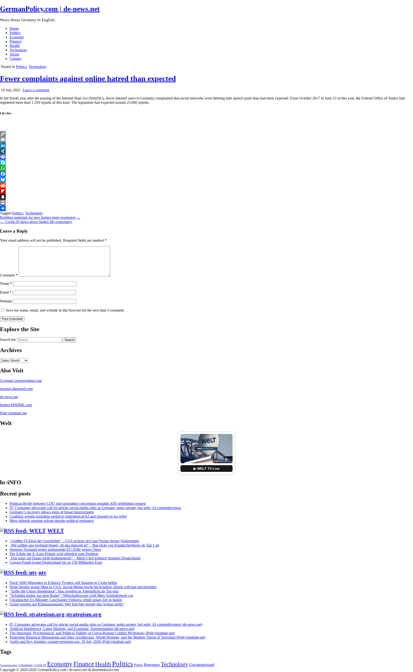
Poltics (138, 665)
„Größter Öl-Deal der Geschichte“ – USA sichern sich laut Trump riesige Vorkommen (74, 541)
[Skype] (206, 162)
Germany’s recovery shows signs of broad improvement (52, 512)
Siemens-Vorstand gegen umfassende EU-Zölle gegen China (55, 549)
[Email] (206, 139)
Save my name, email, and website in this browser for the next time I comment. (65, 310)
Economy (17, 37)
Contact (15, 59)
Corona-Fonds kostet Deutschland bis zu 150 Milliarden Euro (56, 562)
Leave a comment (35, 90)
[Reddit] (206, 185)
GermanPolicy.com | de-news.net (50, 9)
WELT (55, 531)
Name (6, 283)
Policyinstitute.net (13, 413)
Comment (9, 275)
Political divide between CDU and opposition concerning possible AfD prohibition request (78, 503)
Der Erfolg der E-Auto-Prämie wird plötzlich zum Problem (54, 554)
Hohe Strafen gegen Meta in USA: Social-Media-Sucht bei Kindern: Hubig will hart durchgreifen (83, 587)
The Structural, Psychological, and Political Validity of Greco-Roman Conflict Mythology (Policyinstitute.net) (92, 633)
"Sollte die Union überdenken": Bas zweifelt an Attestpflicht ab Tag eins (64, 591)
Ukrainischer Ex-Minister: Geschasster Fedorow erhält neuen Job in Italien (66, 600)
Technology (18, 50)
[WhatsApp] (206, 168)
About (14, 54)
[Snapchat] (206, 197)
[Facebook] (206, 174)
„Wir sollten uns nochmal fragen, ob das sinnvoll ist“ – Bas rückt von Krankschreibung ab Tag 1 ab (84, 545)
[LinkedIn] (206, 145)
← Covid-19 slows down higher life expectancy (36, 222)
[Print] (206, 202)
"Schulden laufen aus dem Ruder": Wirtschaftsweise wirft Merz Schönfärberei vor (71, 596)
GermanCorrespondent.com (21, 381)
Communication (9, 665)
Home (14, 28)
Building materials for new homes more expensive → (40, 217)
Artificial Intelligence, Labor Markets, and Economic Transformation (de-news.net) (72, 629)
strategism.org (83, 614)
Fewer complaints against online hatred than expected (88, 78)
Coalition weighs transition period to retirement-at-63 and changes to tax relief (68, 516)
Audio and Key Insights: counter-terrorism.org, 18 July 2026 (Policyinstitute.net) (70, 642)
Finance (16, 41)
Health (15, 46)
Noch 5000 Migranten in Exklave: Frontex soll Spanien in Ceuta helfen (63, 583)
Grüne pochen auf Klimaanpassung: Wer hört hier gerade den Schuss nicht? (67, 604)
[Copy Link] (206, 134)
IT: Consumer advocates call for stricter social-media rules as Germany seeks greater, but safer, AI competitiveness (95, 508)
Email (6, 292)
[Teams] (206, 157)
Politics (15, 33)
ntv (42, 572)
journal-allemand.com (16, 389)
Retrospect (152, 665)
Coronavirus (26, 665)
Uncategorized (201, 664)
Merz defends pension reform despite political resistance (52, 521)
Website (6, 301)
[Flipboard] (206, 191)
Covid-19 (40, 665)
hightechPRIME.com (16, 405)
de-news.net (9, 397)
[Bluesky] (206, 179)
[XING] (206, 151)
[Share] (206, 208)
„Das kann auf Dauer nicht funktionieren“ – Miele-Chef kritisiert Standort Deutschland (75, 558)
